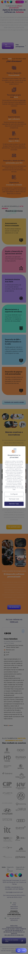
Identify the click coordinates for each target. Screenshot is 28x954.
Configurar (14, 494)
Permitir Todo (14, 504)
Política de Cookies (10, 486)
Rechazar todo (14, 499)
